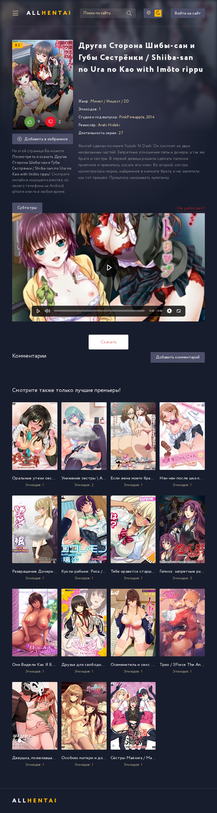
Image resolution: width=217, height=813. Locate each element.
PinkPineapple (131, 117)
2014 (150, 117)
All (49, 13)
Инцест (113, 101)
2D (126, 101)
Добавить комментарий (178, 357)
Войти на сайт (188, 13)
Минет (97, 101)
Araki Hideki (109, 125)
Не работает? (191, 208)
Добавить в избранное (45, 139)
